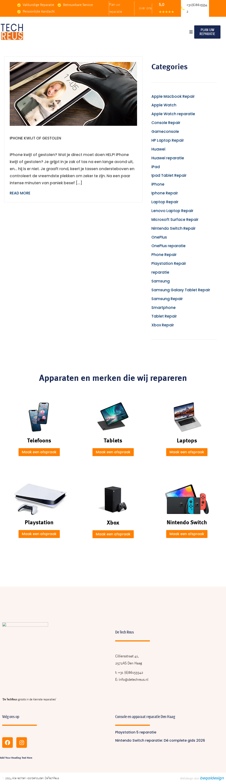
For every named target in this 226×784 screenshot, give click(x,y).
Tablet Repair (164, 316)
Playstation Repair (168, 263)
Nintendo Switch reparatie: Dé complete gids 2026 (160, 740)
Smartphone (163, 307)
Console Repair (165, 122)
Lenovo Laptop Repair (172, 210)
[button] (191, 32)
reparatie (160, 272)
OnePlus (159, 237)
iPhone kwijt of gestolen (35, 138)
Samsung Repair (167, 298)
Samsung (160, 281)
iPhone (157, 184)
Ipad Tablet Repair (168, 175)
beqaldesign (212, 778)
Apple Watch (163, 105)
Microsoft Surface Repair (174, 219)
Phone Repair (164, 254)
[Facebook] (7, 742)
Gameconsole (165, 131)
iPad (155, 166)
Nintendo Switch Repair (173, 228)
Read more (20, 193)
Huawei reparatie (167, 158)
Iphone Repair (164, 193)
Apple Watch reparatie (173, 114)
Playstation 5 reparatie (135, 732)
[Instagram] (21, 742)
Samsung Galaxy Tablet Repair (180, 290)
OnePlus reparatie (168, 245)
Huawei (158, 149)
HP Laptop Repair (167, 140)
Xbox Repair (162, 325)
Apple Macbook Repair (173, 96)
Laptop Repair (164, 202)
